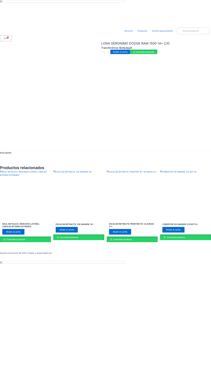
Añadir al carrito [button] (13, 232)
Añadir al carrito (120, 52)
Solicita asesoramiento (162, 31)
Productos (142, 31)
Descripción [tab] (5, 153)
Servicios (128, 31)
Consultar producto (145, 52)
